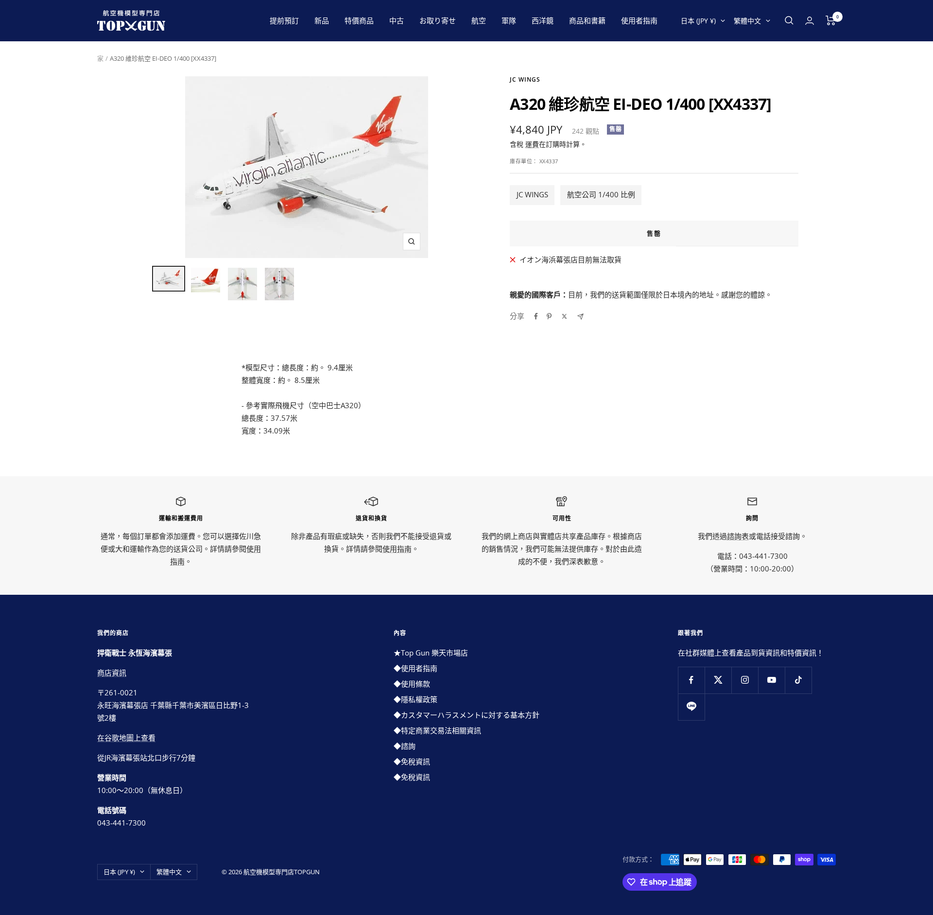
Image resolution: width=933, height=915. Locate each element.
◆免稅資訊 (412, 761)
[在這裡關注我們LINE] (691, 706)
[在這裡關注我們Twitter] (718, 680)
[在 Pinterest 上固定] (549, 316)
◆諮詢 (404, 746)
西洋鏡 (542, 20)
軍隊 (508, 20)
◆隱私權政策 (415, 699)
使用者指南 (639, 20)
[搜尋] (789, 20)
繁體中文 (747, 20)
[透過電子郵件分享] (580, 316)
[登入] (809, 21)
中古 (396, 20)
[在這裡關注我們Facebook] (691, 680)
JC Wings (525, 79)
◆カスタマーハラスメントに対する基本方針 (466, 715)
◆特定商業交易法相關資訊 (437, 730)
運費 (532, 144)
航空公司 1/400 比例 (601, 194)
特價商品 (359, 20)
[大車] (831, 20)
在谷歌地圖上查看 (126, 737)
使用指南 (397, 548)
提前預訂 (284, 20)
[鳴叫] (564, 316)
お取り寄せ (437, 20)
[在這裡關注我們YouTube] (771, 680)
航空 (478, 20)
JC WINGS (532, 194)
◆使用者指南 (415, 668)
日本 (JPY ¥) (698, 20)
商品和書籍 (587, 20)
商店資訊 (111, 672)
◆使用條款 (412, 684)
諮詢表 (738, 536)
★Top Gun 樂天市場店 (431, 652)
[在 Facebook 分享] (536, 316)
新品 (321, 20)
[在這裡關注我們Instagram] (744, 680)
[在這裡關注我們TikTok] (798, 680)
